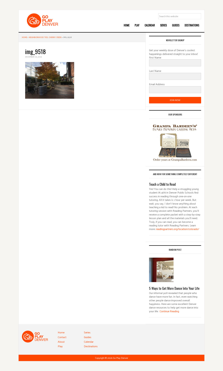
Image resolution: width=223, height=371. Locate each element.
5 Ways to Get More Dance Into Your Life (174, 288)
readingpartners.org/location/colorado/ (177, 229)
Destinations (91, 346)
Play (60, 346)
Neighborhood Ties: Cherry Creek (45, 37)
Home (24, 37)
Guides (87, 337)
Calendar (89, 341)
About (61, 341)
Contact (62, 337)
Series (87, 332)
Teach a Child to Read (162, 184)
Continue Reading (169, 311)
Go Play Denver (46, 20)
